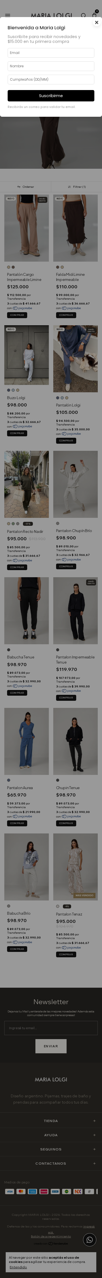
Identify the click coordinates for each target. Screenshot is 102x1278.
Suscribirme (51, 96)
